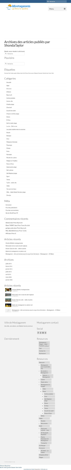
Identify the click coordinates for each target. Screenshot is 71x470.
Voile (53, 73)
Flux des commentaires (12, 210)
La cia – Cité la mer (11, 126)
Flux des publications (11, 207)
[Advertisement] (35, 24)
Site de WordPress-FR (12, 213)
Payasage (9, 145)
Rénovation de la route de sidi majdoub (16, 246)
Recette (44, 73)
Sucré (50, 73)
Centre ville (9, 101)
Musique (8, 136)
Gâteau (18, 73)
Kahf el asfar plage (11, 123)
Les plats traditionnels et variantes (15, 129)
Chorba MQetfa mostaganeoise (14, 243)
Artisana (8, 92)
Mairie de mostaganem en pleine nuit (16, 251)
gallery (15, 73)
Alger (7, 85)
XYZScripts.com (44, 469)
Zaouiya (8, 195)
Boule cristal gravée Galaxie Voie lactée (11, 467)
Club (9, 73)
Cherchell (9, 107)
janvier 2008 (9, 280)
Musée (8, 132)
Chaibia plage (10, 104)
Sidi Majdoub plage (11, 173)
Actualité (8, 82)
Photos (26, 73)
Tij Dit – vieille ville (11, 183)
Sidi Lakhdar (9, 170)
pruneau (32, 73)
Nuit (24, 73)
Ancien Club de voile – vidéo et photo (16, 248)
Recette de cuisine (11, 157)
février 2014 (9, 266)
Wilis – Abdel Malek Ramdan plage (16, 192)
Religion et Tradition (11, 161)
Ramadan (40, 73)
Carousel (6, 73)
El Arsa (8, 120)
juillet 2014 (9, 263)
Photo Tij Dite (22, 231)
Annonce (8, 89)
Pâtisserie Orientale (11, 142)
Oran (7, 139)
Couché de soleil (11, 110)
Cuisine (12, 73)
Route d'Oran (10, 164)
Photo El (13, 233)
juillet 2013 (9, 272)
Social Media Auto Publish (29, 469)
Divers (8, 117)
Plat (29, 73)
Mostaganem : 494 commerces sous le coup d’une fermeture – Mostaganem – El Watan (30, 254)
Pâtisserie (36, 73)
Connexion (9, 205)
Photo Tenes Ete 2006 (24, 225)
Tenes (8, 179)
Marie (21, 73)
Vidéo (8, 186)
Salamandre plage (11, 167)
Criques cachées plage (12, 114)
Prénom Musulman (5, 466)
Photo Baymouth (18, 223)
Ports (7, 151)
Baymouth (9, 95)
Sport (47, 73)
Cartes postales (10, 98)
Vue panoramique (11, 189)
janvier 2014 (9, 269)
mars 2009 (9, 277)
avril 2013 (8, 274)
